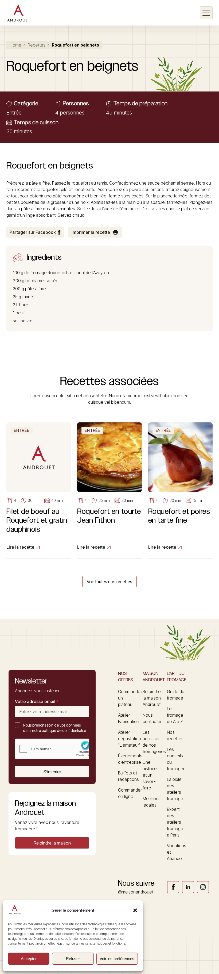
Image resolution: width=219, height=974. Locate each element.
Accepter (29, 958)
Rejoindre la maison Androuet (152, 698)
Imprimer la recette (91, 232)
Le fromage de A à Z (175, 715)
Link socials (173, 887)
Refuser (73, 958)
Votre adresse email (36, 701)
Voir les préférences (117, 958)
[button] (135, 910)
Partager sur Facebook (33, 232)
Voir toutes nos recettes (109, 581)
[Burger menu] (206, 12)
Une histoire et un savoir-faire (150, 774)
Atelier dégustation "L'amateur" (129, 738)
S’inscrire (52, 771)
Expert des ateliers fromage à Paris (175, 822)
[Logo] (18, 12)
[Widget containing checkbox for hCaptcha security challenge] (55, 749)
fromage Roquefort (48, 272)
